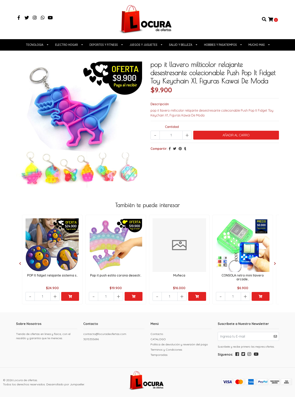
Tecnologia (34, 45)
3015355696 (91, 339)
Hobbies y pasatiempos (220, 45)
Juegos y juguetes (143, 45)
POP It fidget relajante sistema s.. (52, 275)
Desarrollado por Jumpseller (65, 384)
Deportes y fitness (104, 45)
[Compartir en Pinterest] (180, 149)
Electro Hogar (66, 45)
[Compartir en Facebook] (170, 149)
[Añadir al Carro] (70, 296)
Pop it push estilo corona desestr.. (115, 275)
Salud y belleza (180, 45)
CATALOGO (158, 339)
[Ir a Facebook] (19, 18)
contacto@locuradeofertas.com (104, 334)
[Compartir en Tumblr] (185, 149)
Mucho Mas (256, 45)
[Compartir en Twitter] (174, 149)
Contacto (157, 334)
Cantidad (172, 127)
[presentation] (20, 263)
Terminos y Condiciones (166, 349)
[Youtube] (50, 18)
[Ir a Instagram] (35, 18)
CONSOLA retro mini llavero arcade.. (243, 277)
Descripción (160, 104)
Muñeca (179, 275)
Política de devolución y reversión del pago (179, 344)
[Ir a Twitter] (27, 18)
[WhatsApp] (43, 18)
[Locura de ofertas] (147, 19)
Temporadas (159, 355)
